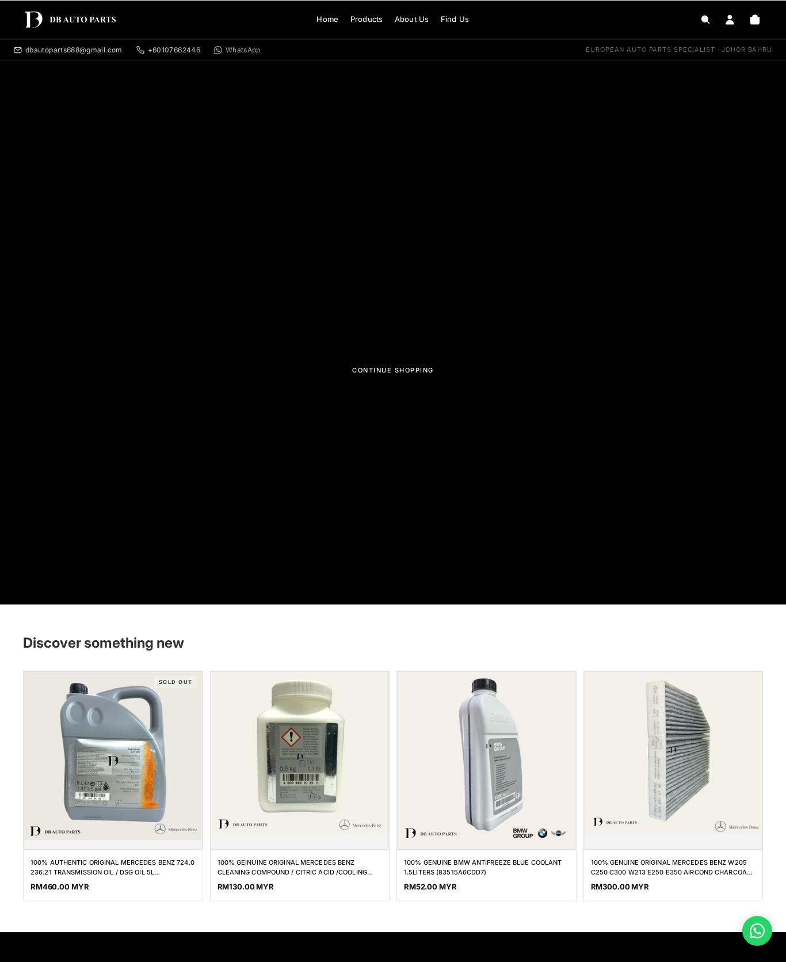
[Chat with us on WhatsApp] (757, 931)
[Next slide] (739, 753)
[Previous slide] (607, 753)
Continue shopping (393, 370)
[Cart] (755, 19)
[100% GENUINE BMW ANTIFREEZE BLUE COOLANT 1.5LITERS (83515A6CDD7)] (486, 761)
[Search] (705, 19)
